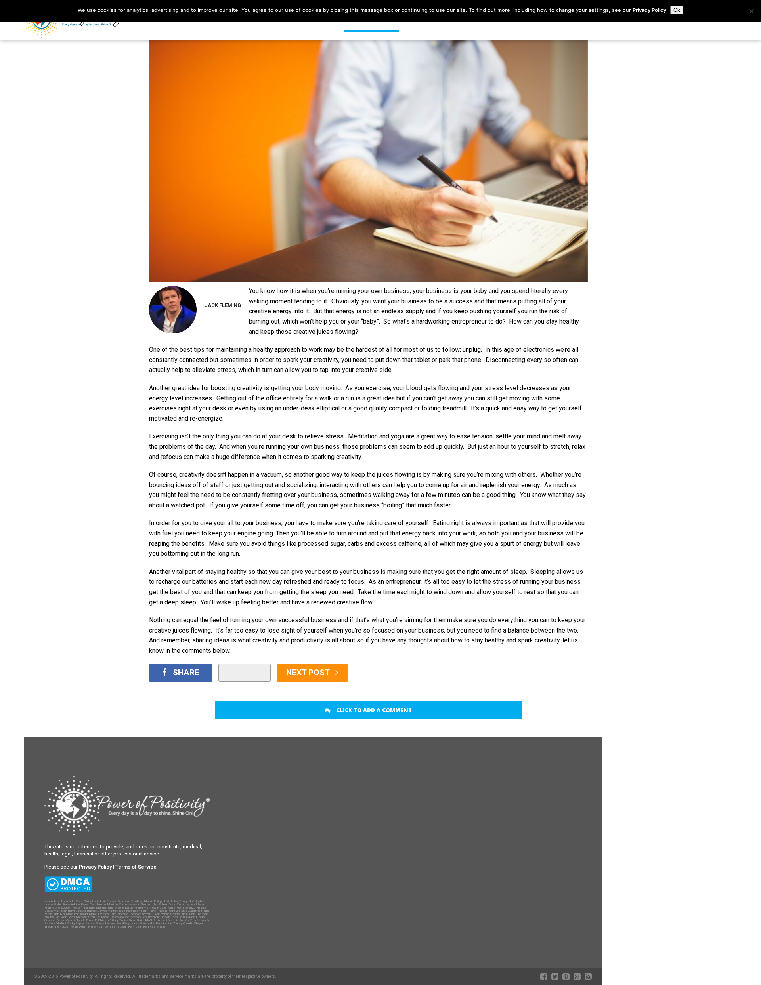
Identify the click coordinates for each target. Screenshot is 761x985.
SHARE (186, 672)
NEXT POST (308, 672)
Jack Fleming (223, 305)
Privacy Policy (649, 10)
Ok (676, 10)
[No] (751, 11)
